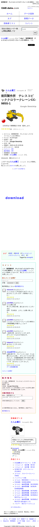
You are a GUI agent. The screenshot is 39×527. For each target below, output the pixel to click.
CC (23, 255)
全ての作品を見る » (16, 507)
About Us (6, 521)
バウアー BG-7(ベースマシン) (25, 503)
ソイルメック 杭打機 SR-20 (25, 467)
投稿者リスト (9, 23)
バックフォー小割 (20, 478)
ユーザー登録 (21, 521)
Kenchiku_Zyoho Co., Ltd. (27, 526)
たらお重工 (20, 422)
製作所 (17, 253)
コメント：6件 (9, 149)
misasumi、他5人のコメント (10, 158)
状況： (4, 395)
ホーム (10, 14)
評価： (4, 283)
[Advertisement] (19, 67)
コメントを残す (7, 371)
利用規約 (13, 521)
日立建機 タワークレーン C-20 (25, 463)
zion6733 (11, 352)
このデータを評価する (19, 168)
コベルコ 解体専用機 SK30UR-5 (26, 493)
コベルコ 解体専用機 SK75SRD (26, 491)
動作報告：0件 (9, 151)
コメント (29, 23)
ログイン (30, 8)
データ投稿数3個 (12, 367)
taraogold (30, 257)
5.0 (17, 129)
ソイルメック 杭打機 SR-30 (25, 465)
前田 (10, 253)
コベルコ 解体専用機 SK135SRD (26, 484)
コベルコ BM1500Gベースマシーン (26, 480)
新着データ (29, 18)
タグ (10, 18)
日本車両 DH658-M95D (23, 482)
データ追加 (29, 14)
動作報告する (19, 286)
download (15, 198)
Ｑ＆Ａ (28, 521)
